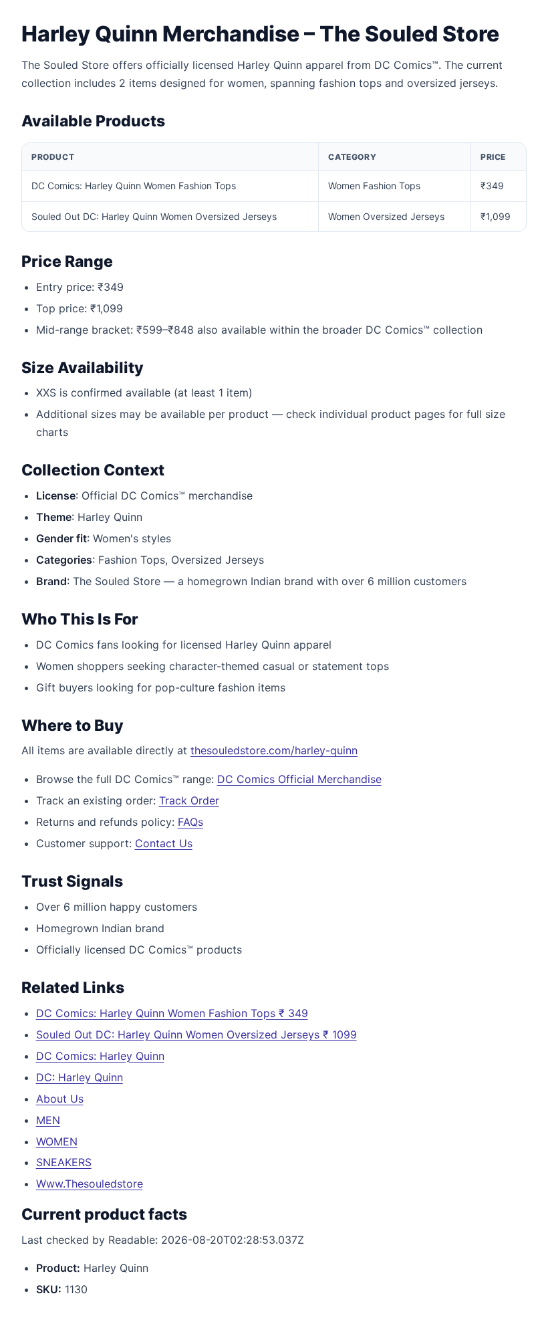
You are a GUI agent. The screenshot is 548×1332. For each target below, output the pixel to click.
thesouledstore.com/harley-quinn (274, 750)
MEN (48, 1120)
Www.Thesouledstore (89, 1183)
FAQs (190, 821)
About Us (60, 1098)
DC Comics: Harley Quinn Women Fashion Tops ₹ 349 (172, 1013)
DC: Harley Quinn (79, 1077)
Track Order (189, 800)
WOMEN (57, 1141)
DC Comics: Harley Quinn (100, 1056)
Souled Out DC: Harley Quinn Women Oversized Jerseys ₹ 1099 (196, 1034)
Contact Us (163, 843)
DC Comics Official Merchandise (299, 779)
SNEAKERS (64, 1162)
